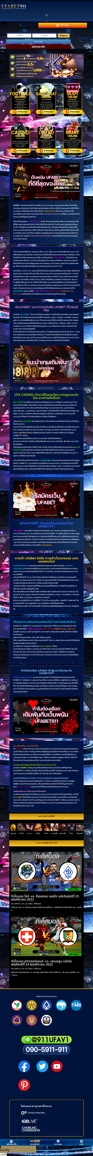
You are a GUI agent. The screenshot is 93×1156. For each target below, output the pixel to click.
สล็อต (38, 833)
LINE (81, 1144)
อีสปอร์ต (80, 833)
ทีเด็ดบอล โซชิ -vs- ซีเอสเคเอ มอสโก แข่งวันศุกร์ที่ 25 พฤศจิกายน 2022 (45, 898)
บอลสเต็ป (62, 833)
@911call (71, 629)
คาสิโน (21, 833)
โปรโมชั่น (64, 25)
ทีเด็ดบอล (37, 903)
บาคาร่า (30, 833)
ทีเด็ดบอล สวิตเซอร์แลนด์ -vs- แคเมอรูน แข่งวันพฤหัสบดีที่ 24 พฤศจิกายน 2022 (41, 963)
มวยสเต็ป (54, 833)
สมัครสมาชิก (38, 47)
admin (17, 903)
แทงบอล (13, 833)
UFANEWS (35, 1144)
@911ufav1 (48, 629)
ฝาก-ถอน (38, 42)
